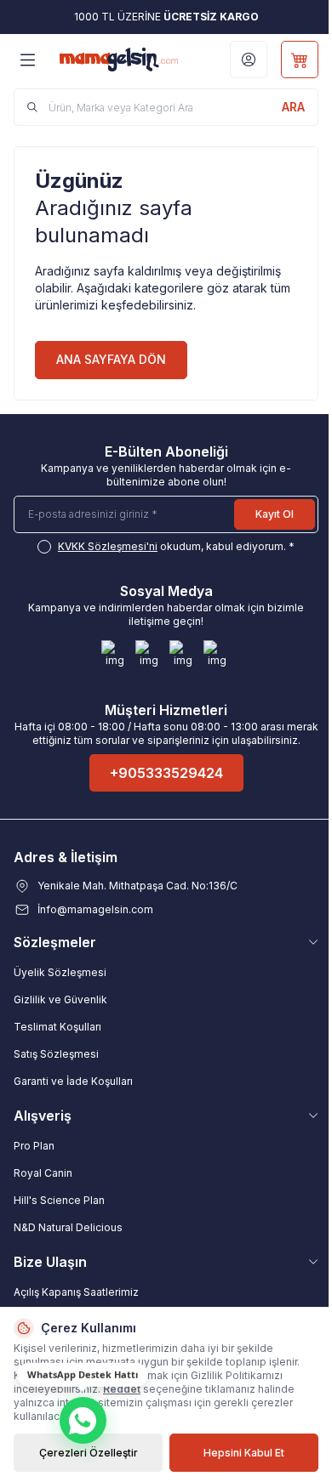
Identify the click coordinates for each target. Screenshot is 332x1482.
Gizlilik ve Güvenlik (60, 999)
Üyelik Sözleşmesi (60, 972)
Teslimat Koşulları (57, 1026)
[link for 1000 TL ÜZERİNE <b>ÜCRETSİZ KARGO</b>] (166, 17)
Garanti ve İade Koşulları (73, 1081)
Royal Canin (43, 1173)
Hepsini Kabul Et (243, 1452)
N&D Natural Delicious (68, 1227)
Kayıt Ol (274, 514)
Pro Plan (34, 1145)
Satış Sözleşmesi (56, 1054)
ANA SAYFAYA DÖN (111, 359)
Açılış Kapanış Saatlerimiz (76, 1292)
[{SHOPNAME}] (119, 59)
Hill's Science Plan (59, 1200)
